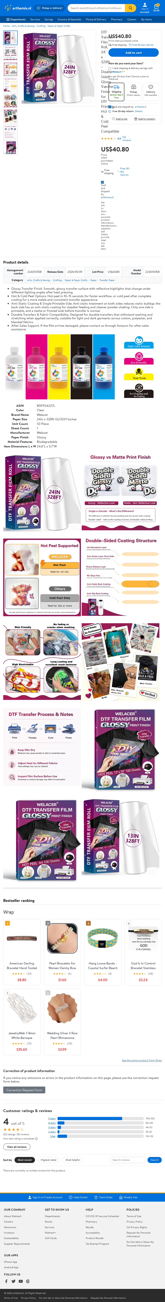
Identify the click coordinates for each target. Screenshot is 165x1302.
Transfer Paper (107, 280)
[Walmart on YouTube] (21, 1281)
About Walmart (12, 1216)
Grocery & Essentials (69, 19)
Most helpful (73, 1160)
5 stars (52, 1118)
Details (138, 111)
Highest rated (48, 1160)
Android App (11, 1267)
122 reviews (126, 139)
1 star (53, 1136)
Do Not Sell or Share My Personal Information (140, 1243)
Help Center (81, 1197)
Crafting (41, 26)
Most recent (25, 1160)
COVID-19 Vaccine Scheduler (102, 1216)
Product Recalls (94, 1238)
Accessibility (93, 1232)
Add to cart (134, 52)
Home (6, 26)
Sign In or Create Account (47, 1197)
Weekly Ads (130, 1197)
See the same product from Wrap (142, 1060)
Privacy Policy (135, 1221)
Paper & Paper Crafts (59, 26)
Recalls (90, 1227)
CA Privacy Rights (137, 1227)
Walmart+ (50, 1232)
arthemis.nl (107, 197)
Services (35, 19)
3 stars (52, 1127)
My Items (146, 19)
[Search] (130, 8)
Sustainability (11, 1238)
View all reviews (17, 1147)
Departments (18, 19)
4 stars (52, 1122)
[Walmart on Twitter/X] (13, 1281)
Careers (131, 19)
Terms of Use (134, 1216)
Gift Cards (51, 1238)
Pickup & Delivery (96, 19)
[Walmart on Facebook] (6, 1281)
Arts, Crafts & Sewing (23, 26)
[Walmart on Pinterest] (28, 1281)
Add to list (121, 119)
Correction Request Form (24, 1090)
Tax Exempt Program (97, 1243)
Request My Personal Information (138, 1234)
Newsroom (10, 1227)
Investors (9, 1232)
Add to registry (146, 119)
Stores (48, 1221)
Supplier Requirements (17, 1243)
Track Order (106, 1197)
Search (155, 1160)
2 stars (52, 1131)
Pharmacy (117, 19)
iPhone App (10, 1262)
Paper (93, 280)
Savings (49, 19)
